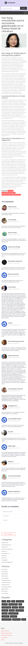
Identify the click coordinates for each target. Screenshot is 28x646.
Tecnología (5, 560)
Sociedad (5, 547)
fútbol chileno (5, 616)
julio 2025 (4, 591)
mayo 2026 (5, 573)
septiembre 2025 (6, 586)
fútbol (4, 601)
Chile (9, 601)
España (23, 619)
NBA (20, 604)
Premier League (20, 601)
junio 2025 (5, 593)
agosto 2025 (5, 589)
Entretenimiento (6, 544)
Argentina (12, 610)
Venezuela (5, 613)
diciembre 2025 (6, 580)
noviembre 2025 (6, 582)
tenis (13, 601)
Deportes (5, 542)
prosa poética (17, 194)
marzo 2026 (5, 578)
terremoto (15, 607)
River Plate (5, 604)
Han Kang (10, 190)
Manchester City (16, 619)
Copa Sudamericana (7, 619)
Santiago (21, 607)
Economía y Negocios (7, 562)
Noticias (4, 551)
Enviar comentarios (8, 534)
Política (4, 555)
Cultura (4, 557)
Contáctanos (4, 637)
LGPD (2, 639)
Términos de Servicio (6, 633)
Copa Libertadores (13, 604)
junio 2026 (5, 571)
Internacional (6, 553)
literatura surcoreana (7, 194)
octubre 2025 (5, 584)
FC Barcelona (13, 616)
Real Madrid (5, 610)
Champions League (6, 607)
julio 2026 (4, 569)
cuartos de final (19, 610)
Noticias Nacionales (7, 549)
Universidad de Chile (13, 613)
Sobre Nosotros (5, 631)
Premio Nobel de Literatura (8, 192)
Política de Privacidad (6, 635)
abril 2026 (4, 576)
